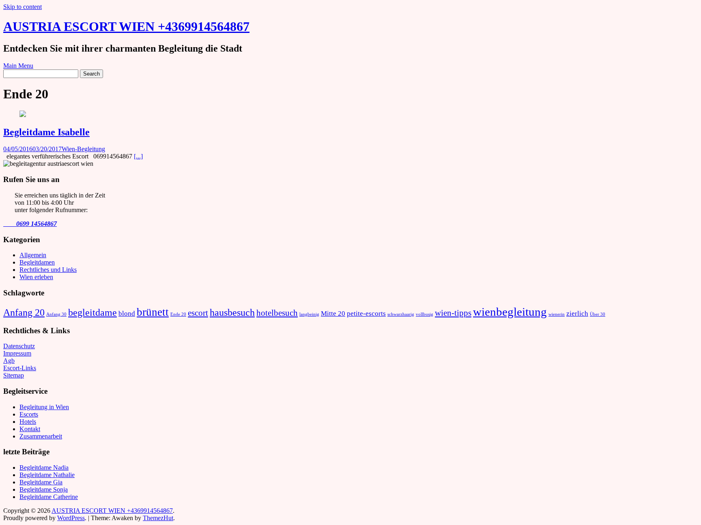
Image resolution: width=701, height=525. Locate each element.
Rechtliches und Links (48, 269)
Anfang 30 (56, 314)
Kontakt (29, 428)
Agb (9, 360)
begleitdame (92, 312)
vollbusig (424, 314)
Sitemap (13, 375)
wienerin (556, 314)
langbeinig (309, 314)
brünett (153, 312)
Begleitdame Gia (40, 482)
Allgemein (32, 255)
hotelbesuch (277, 313)
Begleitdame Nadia (44, 467)
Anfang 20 (24, 312)
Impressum (17, 353)
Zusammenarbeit (40, 436)
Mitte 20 (333, 313)
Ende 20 (178, 314)
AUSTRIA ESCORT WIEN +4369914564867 (126, 26)
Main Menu (18, 65)
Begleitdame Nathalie (47, 474)
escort (198, 313)
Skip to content (22, 6)
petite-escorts (366, 313)
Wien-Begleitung (83, 148)
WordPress (71, 517)
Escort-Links (19, 367)
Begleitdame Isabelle (46, 132)
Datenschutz (19, 346)
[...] (138, 156)
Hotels (27, 421)
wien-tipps (453, 313)
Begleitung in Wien (44, 407)
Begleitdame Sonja (43, 489)
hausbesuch (232, 312)
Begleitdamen (37, 262)
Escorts (28, 414)
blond (126, 313)
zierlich (577, 313)
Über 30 (597, 314)
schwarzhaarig (400, 314)
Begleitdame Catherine (48, 496)
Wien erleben (36, 276)
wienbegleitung (510, 311)
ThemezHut (158, 517)
